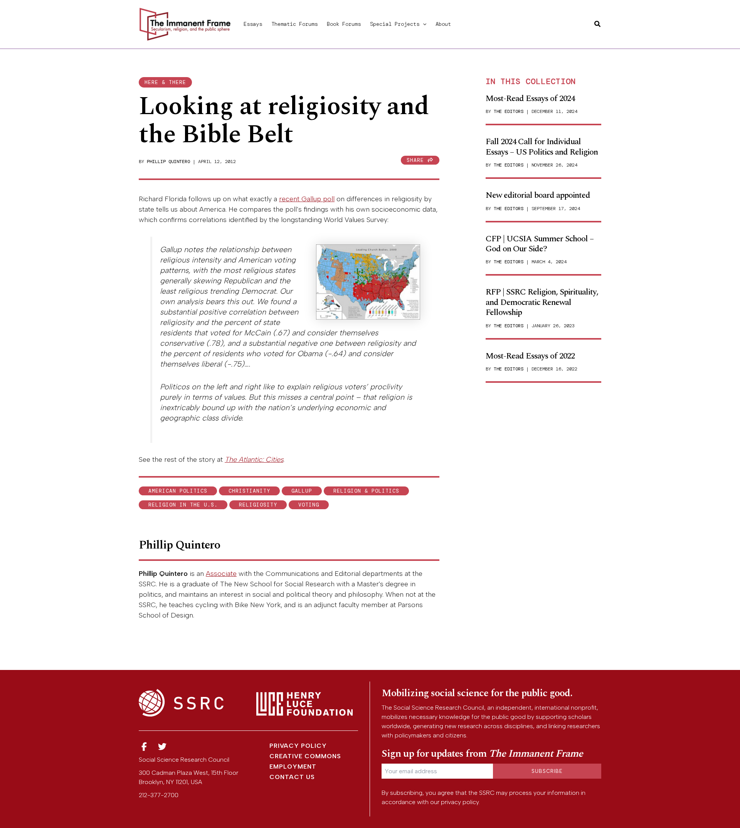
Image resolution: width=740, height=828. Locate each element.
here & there (165, 82)
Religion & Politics (366, 491)
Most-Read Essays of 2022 (530, 356)
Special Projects (394, 23)
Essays (253, 23)
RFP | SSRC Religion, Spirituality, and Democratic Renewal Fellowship (542, 302)
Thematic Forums (294, 23)
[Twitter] (162, 746)
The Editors (508, 111)
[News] (144, 746)
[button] (422, 24)
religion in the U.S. (183, 505)
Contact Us (292, 777)
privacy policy (460, 802)
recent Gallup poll (307, 199)
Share (417, 160)
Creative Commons (305, 756)
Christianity (249, 491)
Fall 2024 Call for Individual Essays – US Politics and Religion (542, 146)
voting (308, 505)
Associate (221, 573)
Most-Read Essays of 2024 (530, 98)
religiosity (258, 505)
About (443, 23)
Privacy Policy (298, 745)
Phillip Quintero (168, 161)
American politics (177, 491)
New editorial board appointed (538, 195)
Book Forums (344, 23)
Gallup (301, 491)
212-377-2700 (158, 795)
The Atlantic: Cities (254, 459)
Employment (292, 766)
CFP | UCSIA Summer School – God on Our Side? (540, 243)
